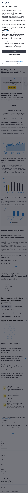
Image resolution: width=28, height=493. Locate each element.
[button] (14, 51)
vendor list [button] (6, 30)
